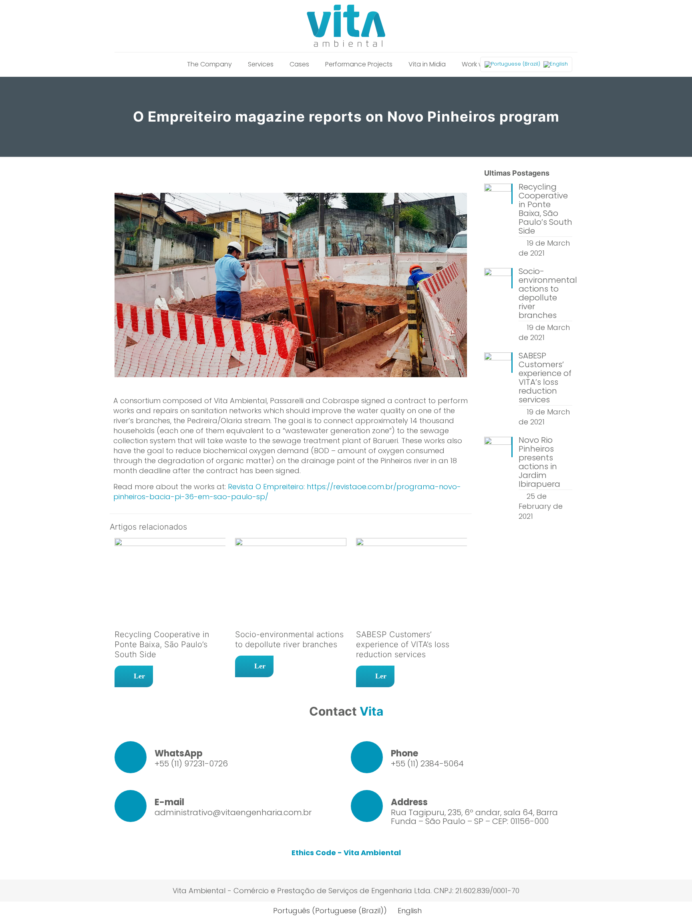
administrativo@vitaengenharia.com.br (233, 812)
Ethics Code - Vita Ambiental (346, 853)
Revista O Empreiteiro (266, 487)
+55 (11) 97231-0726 (191, 763)
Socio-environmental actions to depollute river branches (289, 639)
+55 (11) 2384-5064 (427, 763)
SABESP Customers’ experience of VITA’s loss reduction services (402, 644)
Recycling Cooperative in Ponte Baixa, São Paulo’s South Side (162, 644)
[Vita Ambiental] (346, 26)
